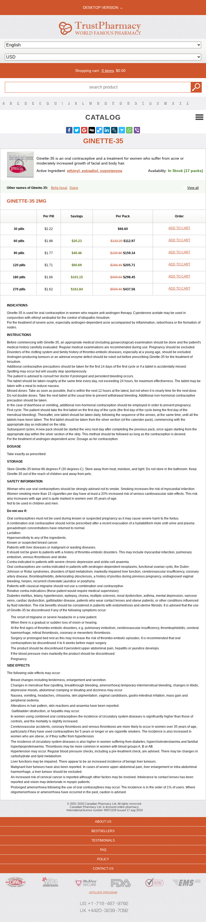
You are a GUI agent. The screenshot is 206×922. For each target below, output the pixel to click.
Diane (73, 188)
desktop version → (103, 7)
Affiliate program (103, 892)
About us (103, 822)
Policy (103, 859)
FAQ (103, 850)
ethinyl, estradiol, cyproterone (94, 171)
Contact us (103, 868)
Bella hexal (59, 188)
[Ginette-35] (20, 164)
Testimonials (103, 840)
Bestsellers (103, 831)
